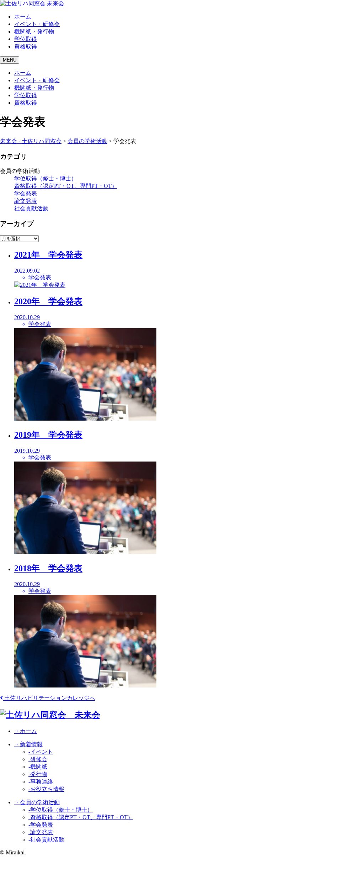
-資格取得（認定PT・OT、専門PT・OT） (80, 817)
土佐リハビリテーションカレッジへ (49, 698)
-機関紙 (37, 767)
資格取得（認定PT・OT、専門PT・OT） (65, 186)
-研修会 (37, 759)
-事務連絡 (40, 782)
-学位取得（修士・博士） (60, 810)
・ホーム (25, 731)
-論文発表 (40, 832)
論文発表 (25, 201)
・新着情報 (28, 744)
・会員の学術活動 (37, 802)
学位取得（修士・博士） (45, 178)
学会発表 (25, 193)
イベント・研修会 (37, 24)
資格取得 (25, 46)
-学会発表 (40, 825)
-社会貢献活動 (46, 840)
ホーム (22, 17)
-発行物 (37, 774)
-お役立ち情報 (46, 789)
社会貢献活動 (31, 208)
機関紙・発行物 (34, 31)
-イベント (40, 752)
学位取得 (25, 39)
